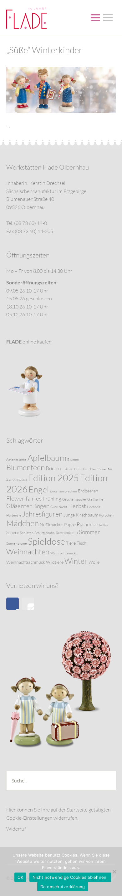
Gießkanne (95, 499)
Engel (38, 489)
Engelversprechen (63, 491)
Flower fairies (24, 498)
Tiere (71, 543)
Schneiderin (67, 532)
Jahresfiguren (42, 514)
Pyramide (87, 524)
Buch (51, 468)
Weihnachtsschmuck (25, 562)
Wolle (94, 562)
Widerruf (16, 829)
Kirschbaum (87, 514)
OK (20, 877)
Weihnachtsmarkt (63, 553)
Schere (12, 532)
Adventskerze (16, 459)
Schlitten (26, 533)
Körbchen (106, 515)
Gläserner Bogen (27, 506)
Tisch (81, 543)
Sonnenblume (16, 543)
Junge (69, 514)
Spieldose (46, 541)
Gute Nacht (58, 507)
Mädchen (22, 523)
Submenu (108, 17)
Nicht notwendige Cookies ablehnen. (70, 877)
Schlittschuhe (44, 533)
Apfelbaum (47, 457)
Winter (76, 561)
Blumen (73, 459)
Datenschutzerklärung (62, 886)
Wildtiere (55, 562)
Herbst (77, 506)
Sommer (89, 532)
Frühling (52, 498)
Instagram (28, 604)
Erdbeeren (88, 490)
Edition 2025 (53, 477)
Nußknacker (51, 524)
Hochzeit (93, 507)
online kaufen (29, 342)
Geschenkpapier (74, 499)
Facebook (12, 604)
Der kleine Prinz (70, 469)
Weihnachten (27, 551)
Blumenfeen (25, 467)
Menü (95, 17)
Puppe (70, 524)
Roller (103, 525)
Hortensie (13, 515)
